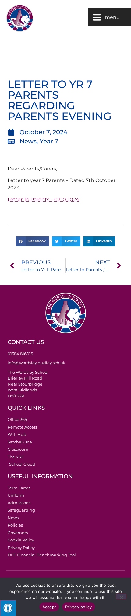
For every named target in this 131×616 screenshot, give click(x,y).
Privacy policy (78, 606)
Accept (49, 606)
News (28, 141)
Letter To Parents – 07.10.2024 (43, 199)
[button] (32, 241)
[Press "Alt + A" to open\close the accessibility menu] (8, 608)
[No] (121, 596)
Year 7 (49, 141)
